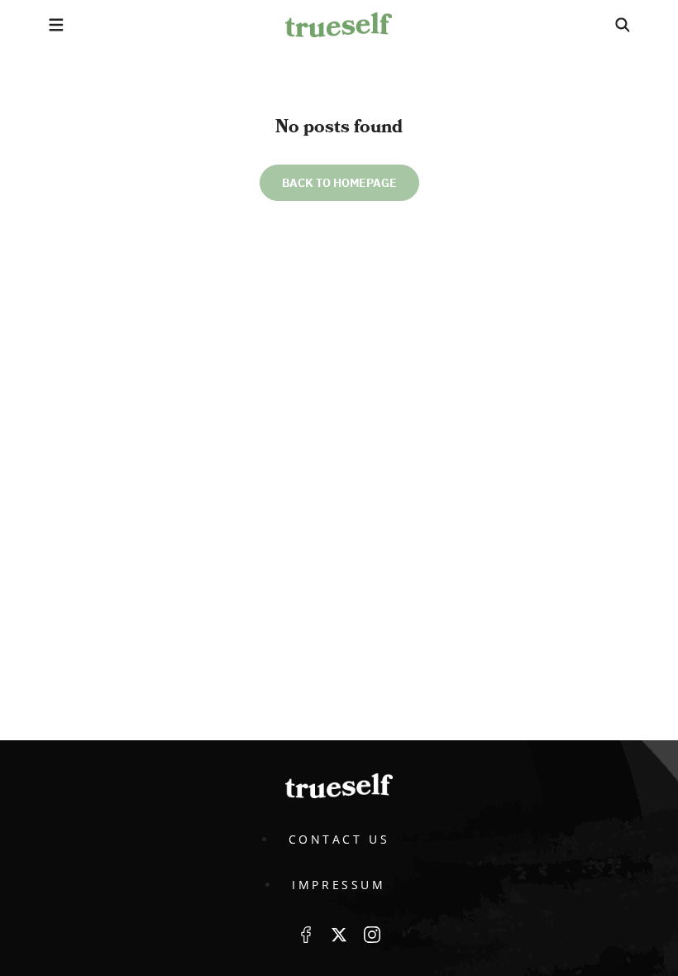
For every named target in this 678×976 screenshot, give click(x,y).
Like (306, 934)
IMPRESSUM (338, 884)
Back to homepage (339, 182)
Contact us (339, 839)
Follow (339, 934)
